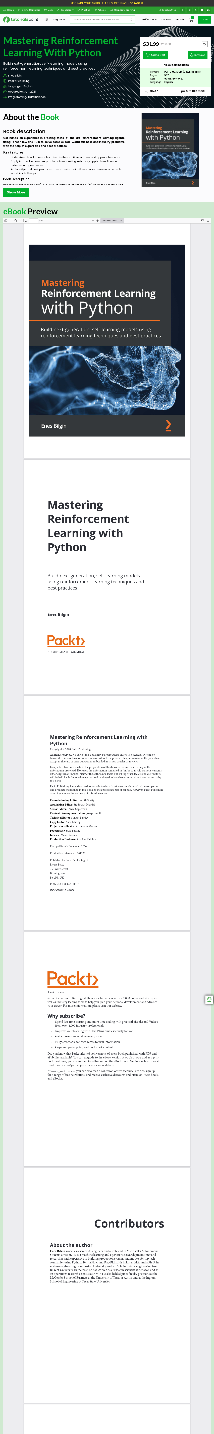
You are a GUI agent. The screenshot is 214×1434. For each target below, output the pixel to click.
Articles (102, 10)
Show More (16, 192)
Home (10, 10)
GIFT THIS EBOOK (195, 91)
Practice (85, 10)
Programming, (17, 97)
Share (153, 91)
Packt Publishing (18, 81)
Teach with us (169, 10)
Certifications (148, 19)
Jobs (51, 10)
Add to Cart (158, 55)
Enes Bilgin (15, 76)
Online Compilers (31, 10)
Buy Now (199, 55)
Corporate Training (124, 10)
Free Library (67, 10)
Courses (166, 19)
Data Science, (37, 97)
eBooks (180, 19)
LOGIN (204, 19)
